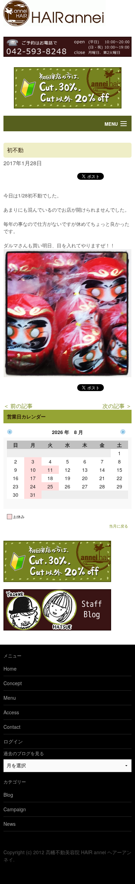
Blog (8, 794)
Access (11, 712)
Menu (111, 124)
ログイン (13, 741)
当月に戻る (118, 526)
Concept (12, 683)
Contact (11, 726)
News (9, 823)
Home (10, 668)
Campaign (14, 809)
